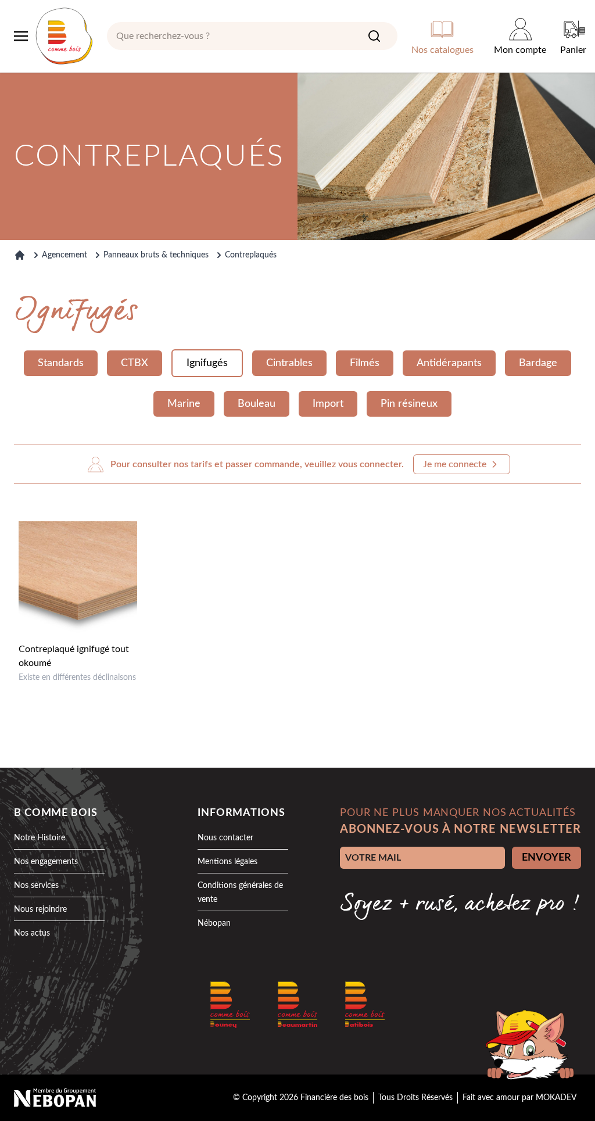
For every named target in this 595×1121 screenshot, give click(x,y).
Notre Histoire (39, 838)
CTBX (134, 363)
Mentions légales (227, 862)
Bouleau (256, 404)
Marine (183, 404)
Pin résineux (409, 404)
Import (328, 404)
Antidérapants (449, 363)
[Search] (374, 36)
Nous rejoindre (40, 909)
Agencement (64, 255)
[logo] (64, 36)
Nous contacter (225, 838)
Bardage (538, 363)
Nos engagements (46, 862)
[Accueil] (20, 255)
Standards (61, 363)
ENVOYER (546, 858)
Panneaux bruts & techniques (156, 255)
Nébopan (214, 923)
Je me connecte (454, 464)
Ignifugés (207, 363)
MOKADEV (556, 1098)
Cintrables (289, 363)
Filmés (364, 363)
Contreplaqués (251, 255)
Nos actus (32, 933)
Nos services (36, 886)
